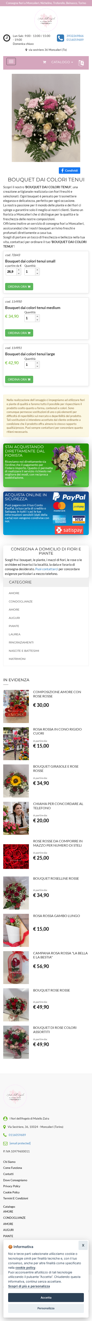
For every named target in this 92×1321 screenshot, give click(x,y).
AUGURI (14, 618)
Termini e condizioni (15, 1198)
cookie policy (25, 1267)
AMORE (14, 593)
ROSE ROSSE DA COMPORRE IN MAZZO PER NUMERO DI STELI (58, 843)
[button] (80, 63)
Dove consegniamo (15, 1180)
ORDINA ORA (18, 286)
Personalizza (46, 1308)
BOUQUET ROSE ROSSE (51, 990)
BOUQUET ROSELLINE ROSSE (56, 878)
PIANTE (14, 626)
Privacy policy (11, 1186)
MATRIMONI (17, 658)
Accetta (46, 1297)
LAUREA (14, 634)
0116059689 (75, 39)
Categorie (20, 582)
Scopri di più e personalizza (29, 1286)
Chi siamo (9, 1162)
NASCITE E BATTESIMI (24, 650)
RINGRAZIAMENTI (21, 642)
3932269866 (75, 36)
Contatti (8, 1174)
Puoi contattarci (46, 569)
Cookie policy (11, 1192)
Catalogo (61, 62)
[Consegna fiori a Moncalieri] (46, 20)
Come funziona (12, 1167)
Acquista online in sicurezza (26, 497)
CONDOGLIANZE (21, 601)
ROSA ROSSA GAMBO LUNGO (56, 916)
